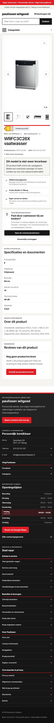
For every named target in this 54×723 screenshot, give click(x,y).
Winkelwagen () (42, 14)
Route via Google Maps (15, 530)
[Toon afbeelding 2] (18, 117)
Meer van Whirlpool (11, 134)
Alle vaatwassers (31, 134)
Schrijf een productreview (21, 372)
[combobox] (21, 21)
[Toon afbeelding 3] (27, 117)
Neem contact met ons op (17, 420)
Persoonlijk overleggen (27, 239)
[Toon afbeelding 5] (47, 117)
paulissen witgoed (15, 14)
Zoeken (45, 21)
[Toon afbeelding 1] (8, 117)
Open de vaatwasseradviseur (27, 233)
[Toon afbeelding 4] (37, 117)
